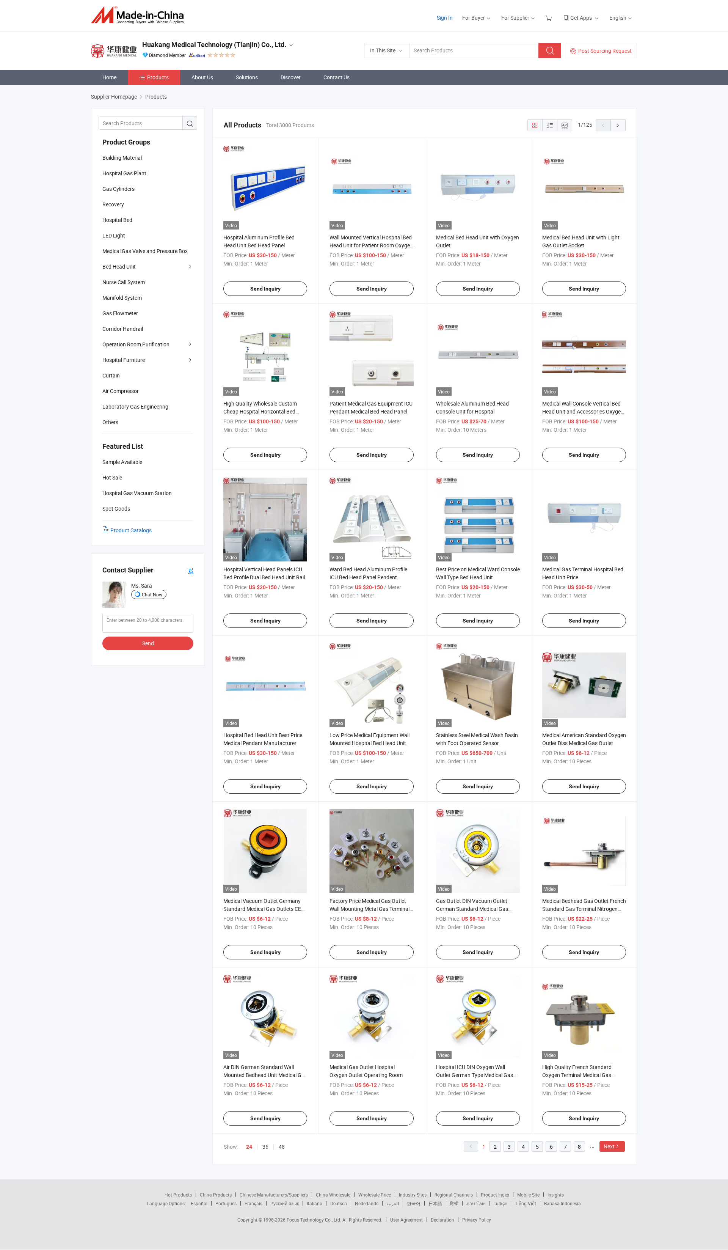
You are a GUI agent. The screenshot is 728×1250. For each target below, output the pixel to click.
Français (253, 1203)
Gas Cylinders (118, 188)
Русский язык (284, 1203)
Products (158, 77)
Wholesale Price (374, 1195)
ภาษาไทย (476, 1203)
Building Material (122, 157)
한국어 (413, 1203)
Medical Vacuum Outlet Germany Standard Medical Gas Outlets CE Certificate (262, 908)
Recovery (113, 204)
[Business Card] (190, 570)
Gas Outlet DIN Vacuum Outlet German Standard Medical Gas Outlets (472, 908)
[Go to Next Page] (618, 125)
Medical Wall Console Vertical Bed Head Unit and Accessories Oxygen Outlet (583, 411)
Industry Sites (413, 1195)
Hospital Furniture (123, 359)
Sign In (445, 17)
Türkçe (500, 1203)
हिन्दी (454, 1203)
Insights (556, 1195)
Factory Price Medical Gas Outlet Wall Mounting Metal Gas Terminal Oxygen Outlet (369, 908)
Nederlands (366, 1203)
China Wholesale (333, 1195)
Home (109, 77)
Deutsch (338, 1203)
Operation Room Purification (135, 344)
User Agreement (406, 1220)
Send (148, 643)
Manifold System (122, 297)
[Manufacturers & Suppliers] (139, 15)
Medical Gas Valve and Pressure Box (145, 251)
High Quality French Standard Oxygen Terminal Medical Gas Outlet (577, 1074)
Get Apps (581, 17)
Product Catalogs (131, 530)
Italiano (314, 1203)
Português (226, 1203)
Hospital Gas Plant (124, 173)
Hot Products (178, 1195)
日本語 (435, 1203)
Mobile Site (528, 1195)
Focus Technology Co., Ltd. (314, 1220)
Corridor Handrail (122, 328)
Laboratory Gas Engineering (135, 406)
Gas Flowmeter (120, 313)
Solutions (247, 77)
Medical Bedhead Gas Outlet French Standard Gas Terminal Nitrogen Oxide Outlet (584, 908)
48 (282, 1146)
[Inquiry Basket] (550, 17)
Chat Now (152, 594)
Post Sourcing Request (605, 50)
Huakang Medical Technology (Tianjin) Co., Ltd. (214, 45)
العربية (392, 1203)
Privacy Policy (476, 1220)
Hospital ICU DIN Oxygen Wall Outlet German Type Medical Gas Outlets (474, 1074)
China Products (216, 1195)
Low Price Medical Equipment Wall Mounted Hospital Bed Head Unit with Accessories (369, 743)
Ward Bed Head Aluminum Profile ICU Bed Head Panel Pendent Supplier (368, 577)
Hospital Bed (117, 219)
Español (199, 1203)
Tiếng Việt (525, 1203)
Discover (291, 77)
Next (609, 1146)
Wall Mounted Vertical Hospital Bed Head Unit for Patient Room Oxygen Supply (371, 245)
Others (110, 422)
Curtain (111, 375)
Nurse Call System (123, 282)
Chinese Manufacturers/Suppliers (274, 1195)
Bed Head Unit (119, 266)
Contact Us (336, 77)
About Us (202, 77)
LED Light (113, 235)
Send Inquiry (265, 289)
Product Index (495, 1195)
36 (265, 1146)
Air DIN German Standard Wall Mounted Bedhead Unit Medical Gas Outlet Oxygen (265, 1074)
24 (249, 1147)
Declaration (442, 1220)
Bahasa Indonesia (562, 1203)
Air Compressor (120, 391)
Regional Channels (454, 1195)
